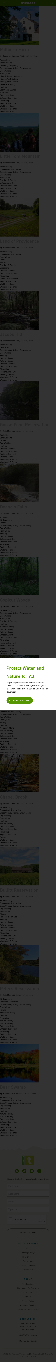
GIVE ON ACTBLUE (16, 700)
